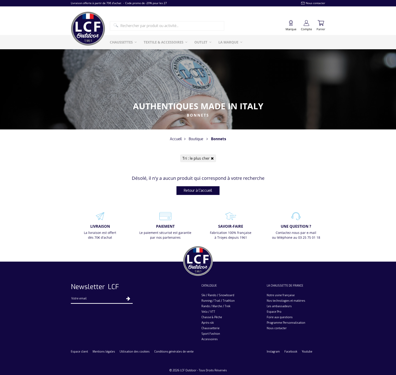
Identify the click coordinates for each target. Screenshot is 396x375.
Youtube (307, 351)
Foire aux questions (280, 317)
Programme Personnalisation (286, 323)
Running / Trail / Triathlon (218, 301)
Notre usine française (281, 295)
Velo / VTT (208, 312)
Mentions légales (104, 351)
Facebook (290, 351)
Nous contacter (277, 328)
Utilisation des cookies (135, 351)
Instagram (273, 351)
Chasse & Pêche (211, 317)
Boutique (196, 139)
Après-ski (207, 323)
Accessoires (209, 339)
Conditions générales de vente (174, 351)
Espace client (79, 351)
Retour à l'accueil (198, 190)
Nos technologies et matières (286, 301)
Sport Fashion (210, 334)
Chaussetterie (210, 328)
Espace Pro (274, 312)
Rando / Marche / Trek (215, 306)
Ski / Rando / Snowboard (217, 295)
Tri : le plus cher (196, 158)
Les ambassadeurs (279, 306)
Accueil (176, 139)
